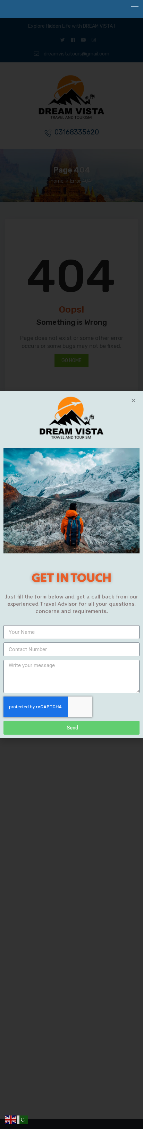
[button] (133, 400)
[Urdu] (23, 1119)
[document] (71, 564)
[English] (11, 1119)
